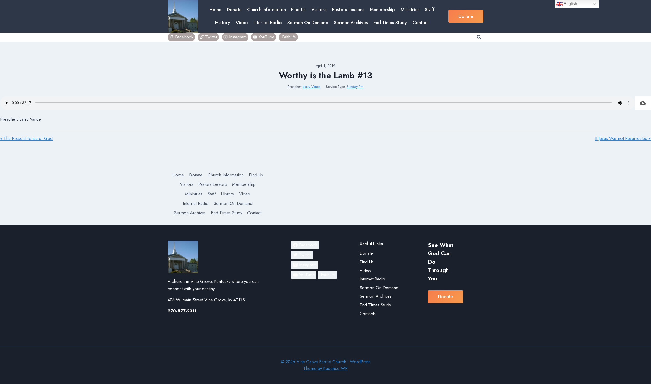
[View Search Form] (478, 37)
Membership (382, 9)
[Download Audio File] (643, 103)
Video (242, 22)
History (222, 22)
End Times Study (390, 22)
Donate (234, 9)
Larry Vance (311, 86)
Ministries (410, 9)
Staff (430, 9)
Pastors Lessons (348, 9)
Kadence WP (335, 368)
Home (215, 9)
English (570, 4)
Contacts (368, 313)
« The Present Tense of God (26, 138)
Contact (420, 22)
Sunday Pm (355, 86)
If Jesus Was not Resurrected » (623, 138)
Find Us (298, 9)
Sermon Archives (351, 22)
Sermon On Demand (307, 22)
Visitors (319, 9)
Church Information (266, 9)
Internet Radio (267, 22)
